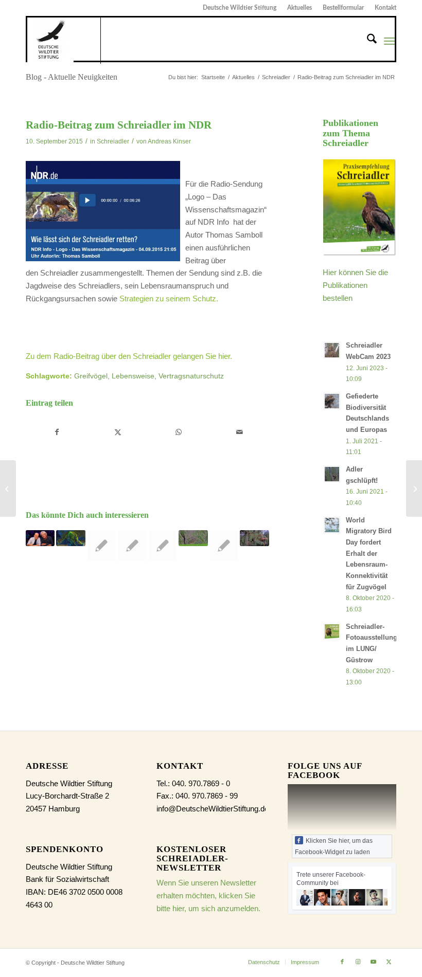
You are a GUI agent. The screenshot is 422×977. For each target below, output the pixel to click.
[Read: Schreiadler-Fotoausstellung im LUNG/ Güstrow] (332, 631)
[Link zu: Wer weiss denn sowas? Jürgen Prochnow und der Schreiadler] (40, 538)
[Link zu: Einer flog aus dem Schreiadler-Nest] (193, 538)
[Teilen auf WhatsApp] (179, 432)
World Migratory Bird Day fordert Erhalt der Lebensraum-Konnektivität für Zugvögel (369, 553)
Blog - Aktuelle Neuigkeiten (71, 77)
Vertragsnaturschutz (191, 376)
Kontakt (385, 8)
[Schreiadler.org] (63, 40)
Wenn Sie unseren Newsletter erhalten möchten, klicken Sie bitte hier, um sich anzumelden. (208, 895)
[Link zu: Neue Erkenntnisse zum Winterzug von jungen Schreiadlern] (70, 538)
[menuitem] (240, 7)
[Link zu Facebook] (342, 961)
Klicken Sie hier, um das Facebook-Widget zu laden (334, 846)
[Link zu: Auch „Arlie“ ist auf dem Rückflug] (162, 545)
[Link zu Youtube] (373, 961)
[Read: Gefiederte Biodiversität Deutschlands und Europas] (332, 401)
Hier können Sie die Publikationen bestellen (355, 285)
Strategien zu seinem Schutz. (168, 298)
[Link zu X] (388, 961)
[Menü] (389, 41)
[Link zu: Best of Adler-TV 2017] (254, 538)
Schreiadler (113, 141)
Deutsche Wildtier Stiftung (239, 8)
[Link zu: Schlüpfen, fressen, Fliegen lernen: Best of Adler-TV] (101, 545)
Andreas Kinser (169, 141)
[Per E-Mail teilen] (239, 432)
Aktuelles (299, 8)
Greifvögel (91, 376)
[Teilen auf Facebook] (56, 432)
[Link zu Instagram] (357, 961)
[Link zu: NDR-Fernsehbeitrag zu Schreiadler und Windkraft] (131, 545)
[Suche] (367, 40)
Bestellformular (343, 8)
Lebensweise (133, 376)
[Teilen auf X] (117, 432)
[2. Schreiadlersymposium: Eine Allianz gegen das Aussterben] (8, 488)
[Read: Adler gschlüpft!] (332, 474)
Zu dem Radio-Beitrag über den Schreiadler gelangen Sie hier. (129, 356)
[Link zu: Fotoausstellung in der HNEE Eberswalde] (223, 545)
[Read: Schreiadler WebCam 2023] (332, 350)
